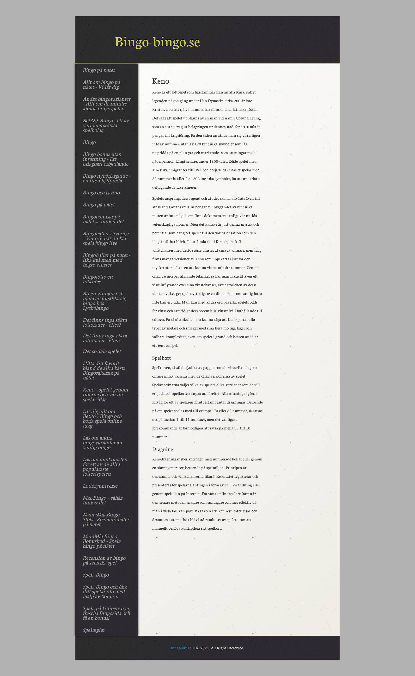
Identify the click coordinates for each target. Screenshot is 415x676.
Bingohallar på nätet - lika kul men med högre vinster (106, 259)
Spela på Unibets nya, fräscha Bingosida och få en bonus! (106, 613)
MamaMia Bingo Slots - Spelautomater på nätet (106, 519)
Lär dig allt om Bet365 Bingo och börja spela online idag (102, 418)
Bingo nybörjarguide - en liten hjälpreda (106, 178)
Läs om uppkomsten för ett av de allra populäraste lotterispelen (105, 466)
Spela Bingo (96, 574)
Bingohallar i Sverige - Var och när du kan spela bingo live (105, 238)
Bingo (89, 141)
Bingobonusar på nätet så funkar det (103, 218)
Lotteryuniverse (100, 485)
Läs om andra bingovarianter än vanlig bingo (102, 442)
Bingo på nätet (99, 69)
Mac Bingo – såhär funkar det (102, 500)
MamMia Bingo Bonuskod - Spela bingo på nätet (102, 541)
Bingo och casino (101, 192)
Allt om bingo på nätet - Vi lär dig (101, 84)
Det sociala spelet (102, 350)
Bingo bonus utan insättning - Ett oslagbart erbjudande (105, 158)
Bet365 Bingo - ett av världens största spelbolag (106, 125)
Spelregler (94, 629)
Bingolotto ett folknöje (98, 279)
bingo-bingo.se (183, 647)
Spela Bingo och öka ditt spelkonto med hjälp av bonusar (105, 591)
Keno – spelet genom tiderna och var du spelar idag (105, 394)
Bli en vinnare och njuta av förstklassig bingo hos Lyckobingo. (104, 300)
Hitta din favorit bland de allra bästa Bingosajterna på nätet (104, 370)
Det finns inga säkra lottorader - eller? (105, 322)
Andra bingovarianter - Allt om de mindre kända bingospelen (106, 103)
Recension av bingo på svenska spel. (104, 560)
